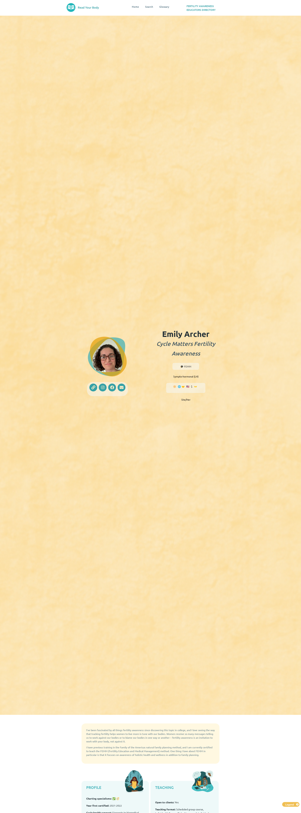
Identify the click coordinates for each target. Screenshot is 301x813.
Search (149, 6)
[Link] (93, 387)
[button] (290, 804)
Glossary (164, 6)
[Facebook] (112, 387)
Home (135, 6)
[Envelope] (121, 387)
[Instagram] (103, 387)
